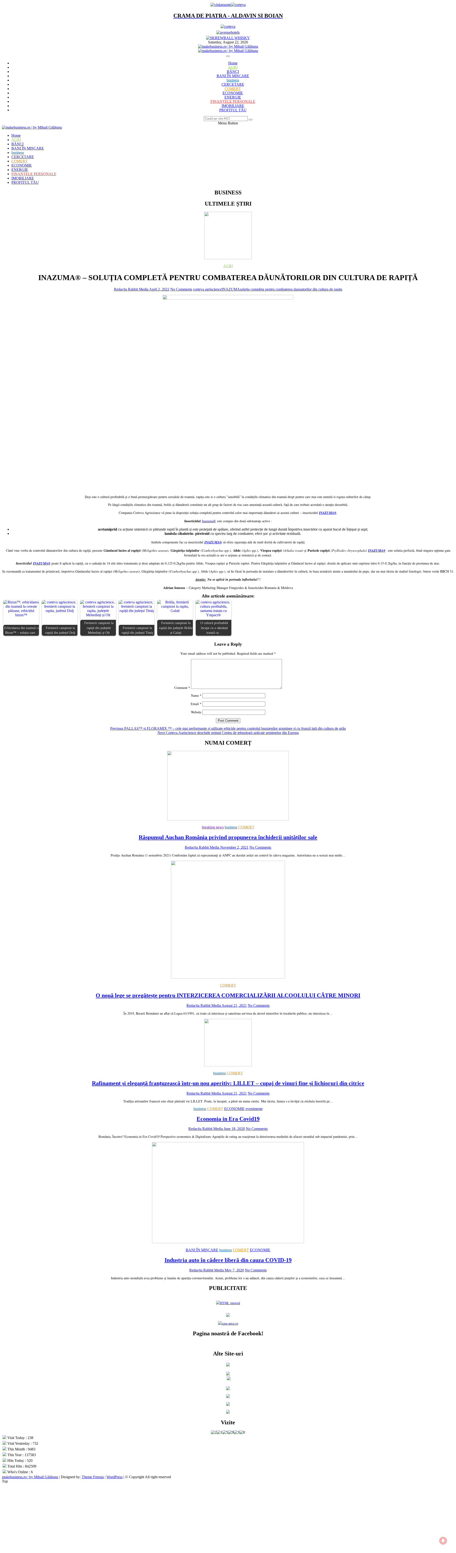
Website (196, 712)
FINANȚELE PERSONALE (232, 101)
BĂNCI (233, 72)
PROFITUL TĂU (233, 110)
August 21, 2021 (234, 1005)
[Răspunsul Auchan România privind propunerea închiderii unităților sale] (228, 819)
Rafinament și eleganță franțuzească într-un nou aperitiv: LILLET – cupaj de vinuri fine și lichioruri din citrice (228, 1083)
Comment (182, 687)
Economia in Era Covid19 (228, 1119)
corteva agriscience (207, 289)
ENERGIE (232, 97)
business (233, 80)
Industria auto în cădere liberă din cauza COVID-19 (228, 1260)
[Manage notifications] (443, 1540)
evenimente (254, 1109)
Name (196, 695)
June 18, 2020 (234, 1129)
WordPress (114, 1477)
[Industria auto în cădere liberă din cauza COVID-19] (228, 1242)
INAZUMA (231, 289)
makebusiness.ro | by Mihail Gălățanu (30, 1477)
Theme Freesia (93, 1477)
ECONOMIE (233, 93)
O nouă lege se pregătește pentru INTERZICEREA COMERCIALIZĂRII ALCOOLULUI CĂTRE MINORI (228, 995)
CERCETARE (233, 84)
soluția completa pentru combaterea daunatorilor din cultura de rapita (291, 289)
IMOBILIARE (233, 106)
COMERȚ (233, 89)
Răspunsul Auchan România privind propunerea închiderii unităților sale (228, 837)
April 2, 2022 (158, 289)
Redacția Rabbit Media (131, 289)
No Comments (181, 289)
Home (233, 63)
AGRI (233, 67)
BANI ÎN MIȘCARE (233, 76)
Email (196, 703)
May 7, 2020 (234, 1270)
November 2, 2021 (233, 847)
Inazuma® (209, 521)
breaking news (213, 827)
